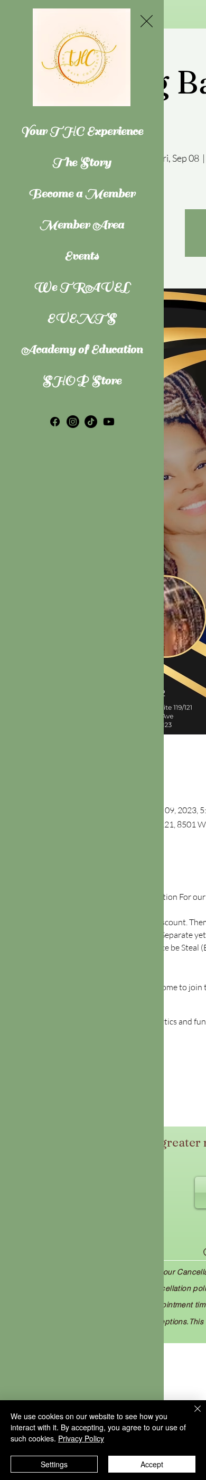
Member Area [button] (82, 224)
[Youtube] (108, 421)
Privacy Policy (81, 1438)
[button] (147, 21)
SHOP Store (81, 380)
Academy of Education (81, 349)
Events (81, 255)
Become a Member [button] (82, 193)
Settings (54, 1464)
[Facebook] (55, 421)
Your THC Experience (81, 130)
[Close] (191, 1415)
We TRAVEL (81, 286)
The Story (81, 162)
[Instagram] (73, 421)
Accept (152, 1464)
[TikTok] (91, 421)
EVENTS (81, 317)
